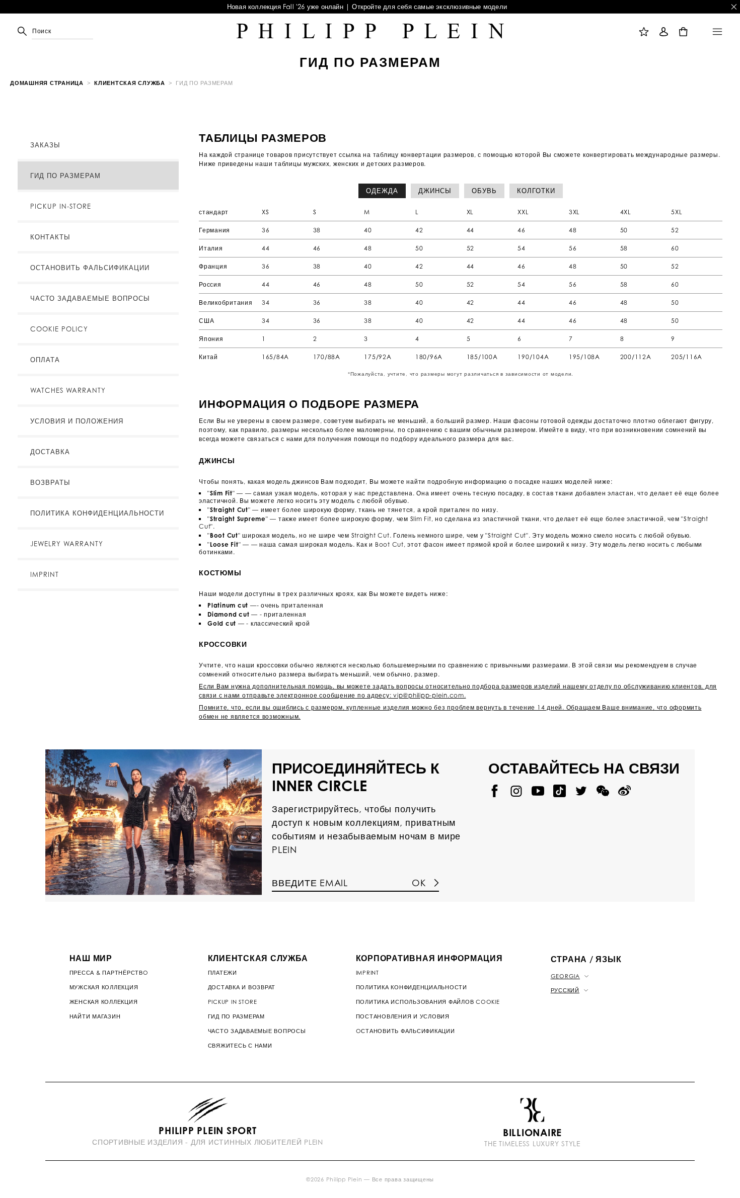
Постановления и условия (403, 1016)
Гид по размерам (65, 176)
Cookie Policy (59, 329)
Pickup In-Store (60, 206)
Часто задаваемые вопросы (90, 298)
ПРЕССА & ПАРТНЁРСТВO (109, 972)
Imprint (44, 574)
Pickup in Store (232, 1001)
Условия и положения (76, 421)
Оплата (45, 360)
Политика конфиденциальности (97, 513)
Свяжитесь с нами (240, 1045)
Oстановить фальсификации (405, 1031)
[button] (34, 31)
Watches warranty (68, 390)
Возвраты (50, 482)
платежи (222, 972)
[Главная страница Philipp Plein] (370, 31)
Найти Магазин (95, 1016)
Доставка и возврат (242, 987)
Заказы (45, 145)
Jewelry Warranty (66, 544)
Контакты (50, 237)
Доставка (50, 452)
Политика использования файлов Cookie (428, 1001)
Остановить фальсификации (90, 268)
